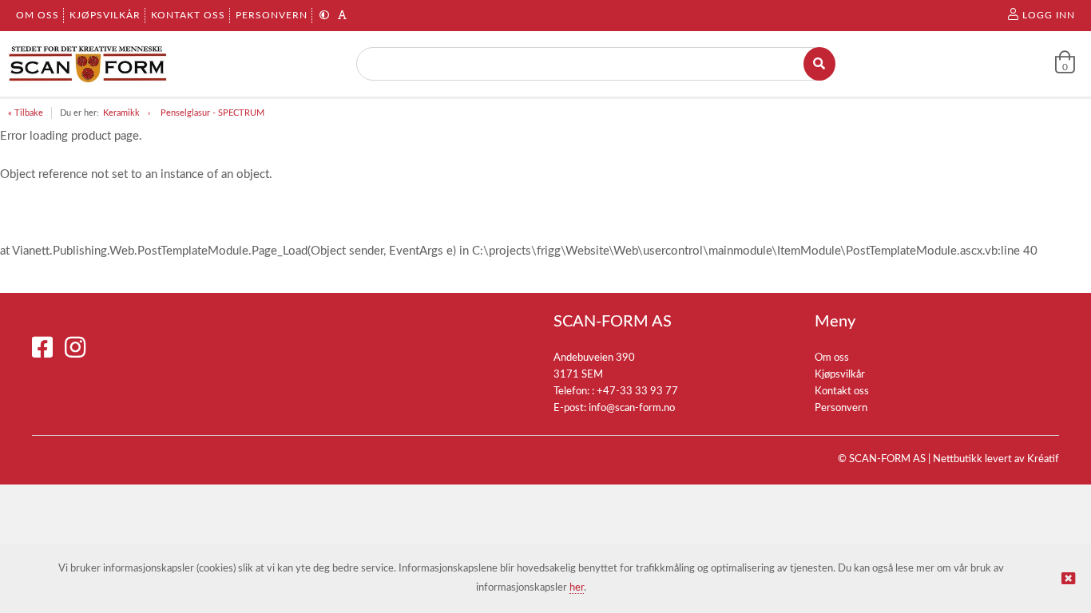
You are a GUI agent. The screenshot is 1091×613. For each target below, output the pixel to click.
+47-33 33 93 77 (637, 391)
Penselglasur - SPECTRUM (212, 113)
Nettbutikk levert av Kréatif (996, 459)
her (576, 588)
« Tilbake (25, 113)
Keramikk (121, 113)
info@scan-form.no (632, 408)
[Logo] (88, 64)
